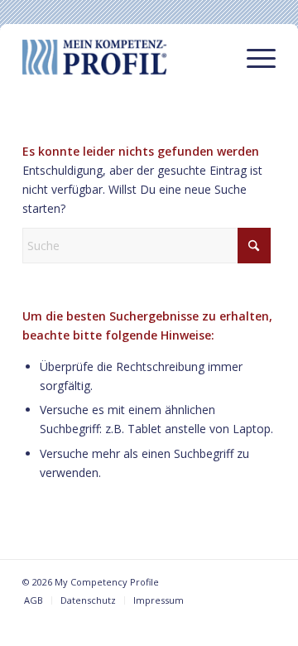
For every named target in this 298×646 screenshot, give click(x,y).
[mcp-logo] (123, 57)
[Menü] (253, 57)
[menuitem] (253, 57)
